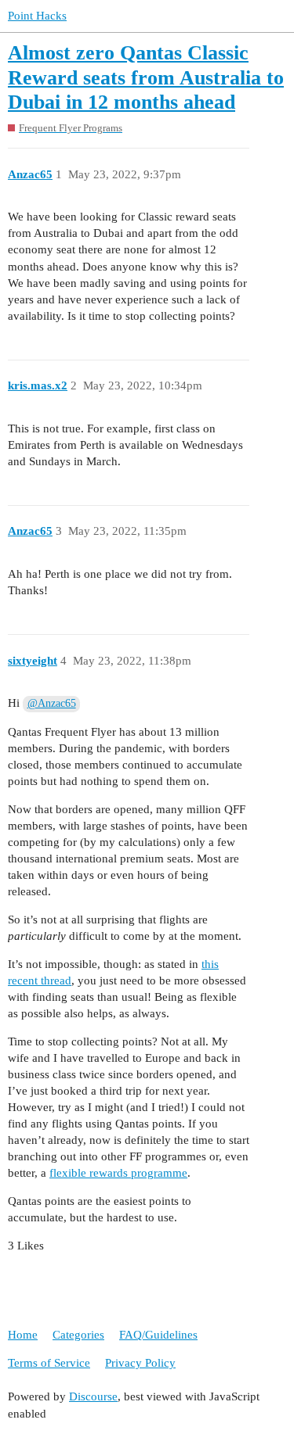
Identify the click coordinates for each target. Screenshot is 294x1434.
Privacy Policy (140, 1363)
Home (23, 1334)
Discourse (93, 1396)
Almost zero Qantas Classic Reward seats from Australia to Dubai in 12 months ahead (146, 77)
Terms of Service (49, 1363)
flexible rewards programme (118, 1173)
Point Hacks (37, 15)
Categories (78, 1334)
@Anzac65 (51, 703)
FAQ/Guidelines (158, 1334)
